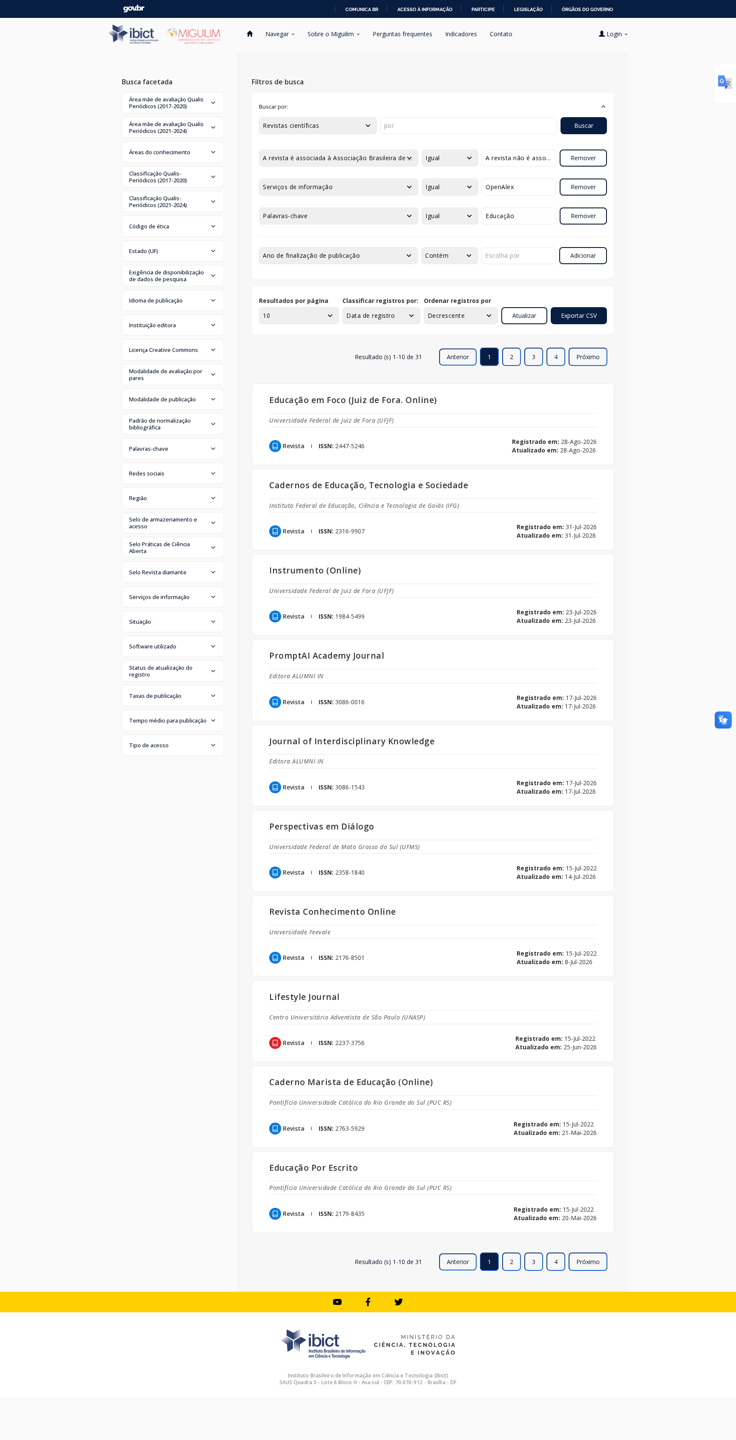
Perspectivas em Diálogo (321, 826)
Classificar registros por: (380, 301)
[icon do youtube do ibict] (337, 1302)
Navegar (277, 34)
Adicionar (583, 255)
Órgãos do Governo (587, 9)
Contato (501, 34)
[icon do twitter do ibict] (399, 1302)
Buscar (584, 125)
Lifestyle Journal (304, 996)
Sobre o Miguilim (332, 34)
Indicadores (461, 34)
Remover (583, 158)
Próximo (588, 357)
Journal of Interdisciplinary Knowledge (351, 741)
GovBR (133, 9)
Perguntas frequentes (402, 34)
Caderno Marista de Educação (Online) (351, 1082)
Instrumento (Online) (315, 570)
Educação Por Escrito (313, 1167)
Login (614, 34)
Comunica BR (361, 9)
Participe (483, 9)
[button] (173, 102)
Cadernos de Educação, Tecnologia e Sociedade (368, 485)
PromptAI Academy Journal (326, 655)
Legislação (528, 9)
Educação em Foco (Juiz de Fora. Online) (353, 400)
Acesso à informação (424, 9)
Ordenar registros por (457, 301)
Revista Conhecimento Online (332, 911)
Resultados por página (293, 301)
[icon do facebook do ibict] (368, 1302)
